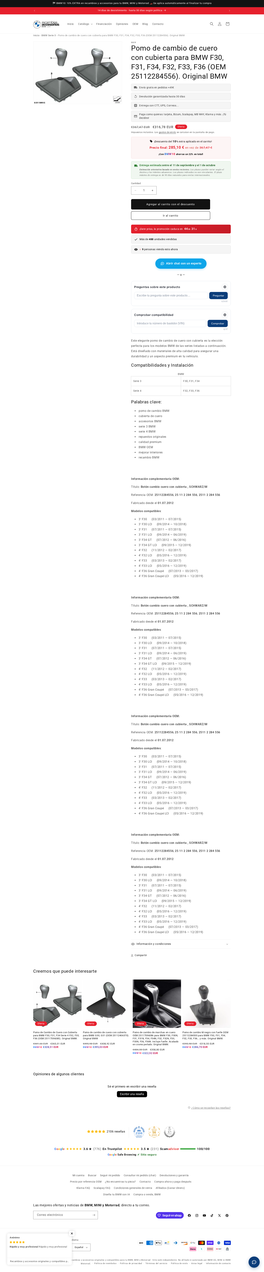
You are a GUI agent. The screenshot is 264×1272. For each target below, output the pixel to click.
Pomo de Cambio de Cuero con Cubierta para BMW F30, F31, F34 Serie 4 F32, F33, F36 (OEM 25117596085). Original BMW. (56, 1035)
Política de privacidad (131, 1263)
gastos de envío (167, 132)
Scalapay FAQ (102, 1188)
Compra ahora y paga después (172, 1181)
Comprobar (217, 323)
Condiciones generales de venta (133, 1188)
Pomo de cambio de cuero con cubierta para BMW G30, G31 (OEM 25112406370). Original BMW (106, 1035)
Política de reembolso (105, 1263)
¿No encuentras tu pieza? (120, 1181)
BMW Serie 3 (48, 35)
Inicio (36, 35)
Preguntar (218, 295)
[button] (85, 24)
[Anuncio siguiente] (229, 10)
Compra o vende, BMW (147, 1194)
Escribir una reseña (132, 1094)
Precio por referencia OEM (86, 1181)
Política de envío (179, 1263)
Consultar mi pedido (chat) (140, 1175)
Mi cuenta (78, 1175)
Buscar (92, 1175)
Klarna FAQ (83, 1188)
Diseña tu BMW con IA (116, 1194)
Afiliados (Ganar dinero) (170, 1188)
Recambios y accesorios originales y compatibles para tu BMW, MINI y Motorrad (109, 1260)
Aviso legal (196, 1263)
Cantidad (136, 183)
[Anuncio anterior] (34, 10)
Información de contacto (218, 1263)
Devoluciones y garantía (174, 1175)
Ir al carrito (170, 215)
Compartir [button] (141, 955)
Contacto (145, 1181)
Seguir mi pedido (110, 1175)
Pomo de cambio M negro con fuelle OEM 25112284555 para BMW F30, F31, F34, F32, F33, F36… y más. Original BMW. (205, 1035)
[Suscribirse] (94, 1215)
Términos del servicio (156, 1263)
